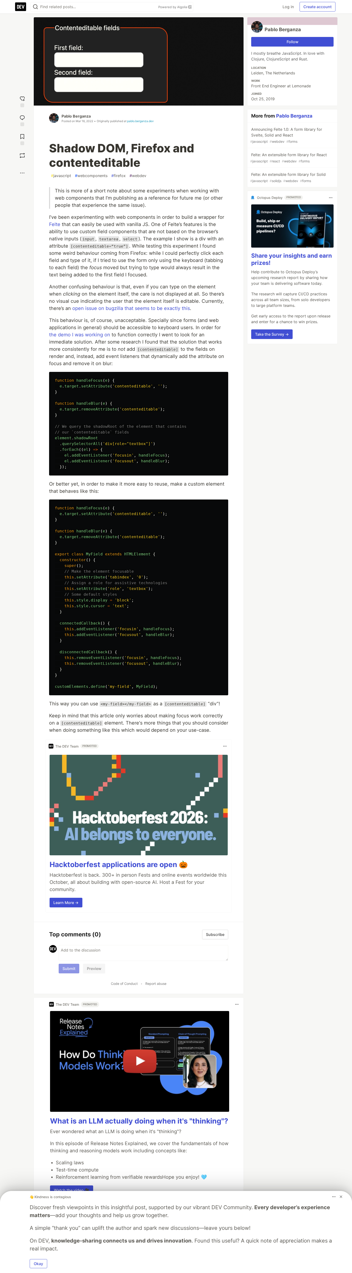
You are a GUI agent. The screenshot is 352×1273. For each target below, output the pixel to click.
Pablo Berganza (76, 116)
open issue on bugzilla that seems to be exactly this (131, 308)
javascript (61, 175)
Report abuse (155, 984)
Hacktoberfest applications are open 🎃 (119, 864)
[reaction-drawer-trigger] (22, 101)
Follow (292, 41)
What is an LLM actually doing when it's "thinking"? (139, 1121)
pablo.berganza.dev (140, 121)
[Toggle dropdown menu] (225, 746)
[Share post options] (22, 173)
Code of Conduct (124, 984)
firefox (118, 175)
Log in (288, 6)
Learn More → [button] (66, 902)
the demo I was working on (79, 335)
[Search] (35, 6)
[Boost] (22, 155)
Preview (94, 968)
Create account (317, 6)
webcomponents (91, 175)
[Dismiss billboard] (341, 1197)
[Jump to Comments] (22, 120)
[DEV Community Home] (21, 7)
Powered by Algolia (173, 7)
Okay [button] (38, 1263)
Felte (54, 224)
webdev (138, 175)
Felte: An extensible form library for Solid (288, 177)
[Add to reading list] (22, 139)
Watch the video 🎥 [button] (71, 1190)
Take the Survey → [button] (272, 334)
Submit (68, 968)
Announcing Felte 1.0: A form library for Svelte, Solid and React (286, 135)
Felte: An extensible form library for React (288, 157)
